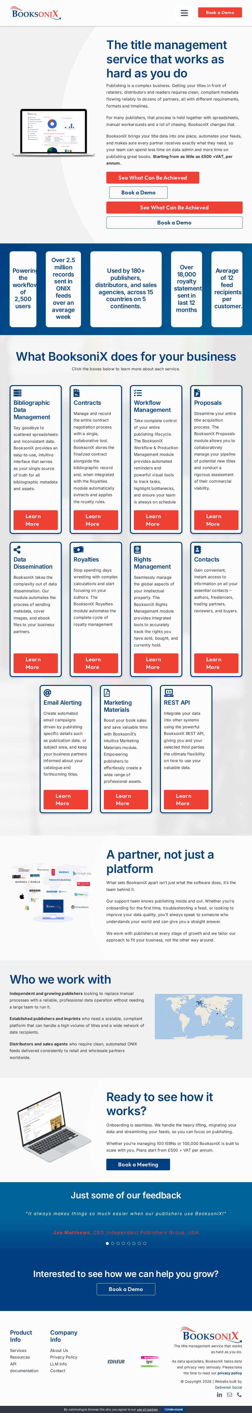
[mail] (229, 1394)
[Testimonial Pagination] (107, 1243)
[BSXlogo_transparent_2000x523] (35, 8)
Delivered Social (228, 1387)
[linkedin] (219, 1394)
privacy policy (230, 1373)
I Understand (174, 1409)
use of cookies (147, 1409)
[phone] (239, 1394)
